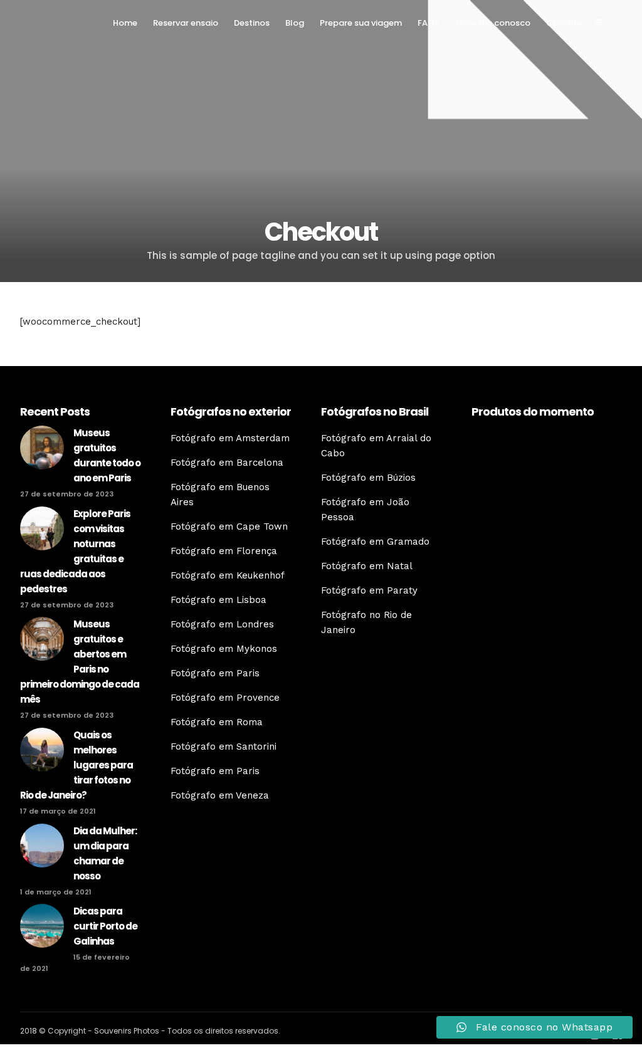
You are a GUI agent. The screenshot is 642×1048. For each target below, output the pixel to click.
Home (125, 23)
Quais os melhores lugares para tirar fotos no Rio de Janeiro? (76, 765)
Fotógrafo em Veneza (220, 795)
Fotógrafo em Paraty (369, 590)
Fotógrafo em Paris (215, 673)
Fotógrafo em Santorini (223, 746)
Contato (564, 23)
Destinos (252, 23)
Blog (294, 23)
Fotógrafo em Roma (217, 722)
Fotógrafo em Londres (222, 624)
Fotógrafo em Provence (225, 697)
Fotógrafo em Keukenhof (228, 575)
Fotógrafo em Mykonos (224, 648)
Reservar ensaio (185, 23)
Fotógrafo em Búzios (368, 477)
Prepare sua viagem (361, 23)
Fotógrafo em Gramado (375, 541)
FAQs (428, 23)
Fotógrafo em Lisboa (218, 599)
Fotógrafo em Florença (224, 551)
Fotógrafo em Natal (367, 566)
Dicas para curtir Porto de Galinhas (105, 926)
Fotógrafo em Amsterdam (230, 438)
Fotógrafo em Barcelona (227, 462)
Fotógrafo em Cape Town (229, 526)
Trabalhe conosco (492, 23)
